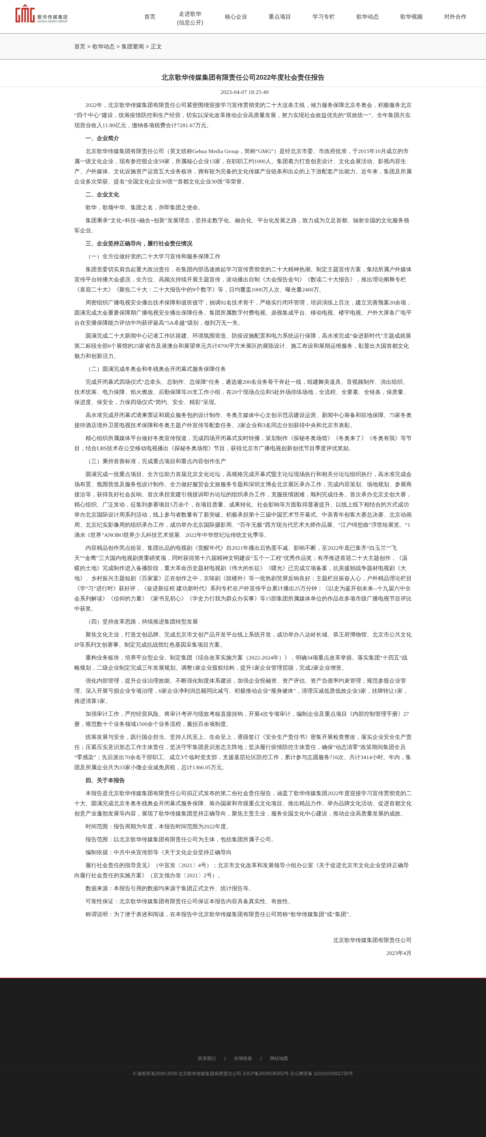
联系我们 (207, 1058)
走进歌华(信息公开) (190, 18)
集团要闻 (133, 46)
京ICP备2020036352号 (265, 1073)
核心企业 (236, 17)
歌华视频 (411, 17)
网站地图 (279, 1058)
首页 (150, 17)
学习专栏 (323, 17)
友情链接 (243, 1058)
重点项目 (280, 17)
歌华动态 (367, 17)
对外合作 (455, 17)
